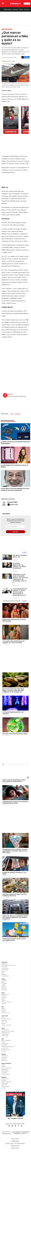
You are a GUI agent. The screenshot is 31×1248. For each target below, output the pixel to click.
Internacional (5, 968)
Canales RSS (15, 1146)
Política (21, 9)
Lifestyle (4, 1072)
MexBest (4, 1077)
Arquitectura (5, 1034)
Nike (12, 414)
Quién (3, 993)
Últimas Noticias (8, 9)
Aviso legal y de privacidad (15, 1143)
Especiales (5, 1060)
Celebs (4, 1011)
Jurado (3, 1088)
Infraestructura (6, 1032)
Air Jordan (17, 414)
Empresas (15, 9)
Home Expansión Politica (9, 965)
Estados (4, 986)
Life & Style (5, 1016)
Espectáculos (5, 994)
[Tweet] (22, 57)
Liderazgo (4, 1057)
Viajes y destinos (7, 1081)
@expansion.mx (15, 1126)
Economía (26, 9)
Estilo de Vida (6, 1086)
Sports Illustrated (6, 1063)
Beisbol (4, 1066)
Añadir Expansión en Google (9, 61)
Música (4, 1023)
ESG (3, 972)
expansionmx (13, 1126)
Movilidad (4, 1045)
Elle (3, 1006)
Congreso (4, 983)
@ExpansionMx (14, 504)
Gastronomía (5, 1078)
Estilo (3, 1017)
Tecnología (5, 969)
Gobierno (4, 980)
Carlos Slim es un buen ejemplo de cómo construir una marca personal (15, 489)
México (4, 982)
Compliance (15, 1141)
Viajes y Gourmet (6, 1002)
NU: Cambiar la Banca (15, 1118)
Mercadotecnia (7, 29)
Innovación (5, 1048)
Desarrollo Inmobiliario (8, 1031)
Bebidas (4, 1080)
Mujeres (4, 974)
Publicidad (15, 1139)
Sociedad (4, 989)
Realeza (4, 996)
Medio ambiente (6, 1040)
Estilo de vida (5, 1012)
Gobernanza (5, 1043)
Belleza (4, 1000)
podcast (10, 394)
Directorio (15, 1148)
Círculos (4, 997)
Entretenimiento (6, 1019)
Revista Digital (27, 3)
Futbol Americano (7, 1068)
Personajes (5, 1083)
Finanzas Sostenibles (8, 1046)
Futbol (3, 1064)
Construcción (5, 1029)
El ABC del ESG (6, 1049)
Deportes (4, 1020)
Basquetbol (5, 1069)
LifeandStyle (5, 976)
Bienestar (4, 1084)
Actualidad (5, 1055)
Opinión (4, 988)
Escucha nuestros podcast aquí (17, 396)
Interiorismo (5, 1035)
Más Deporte (5, 1071)
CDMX (3, 985)
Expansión (4, 962)
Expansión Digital (12, 502)
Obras (3, 971)
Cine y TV (4, 1022)
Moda (3, 999)
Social (3, 1041)
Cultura (4, 1003)
